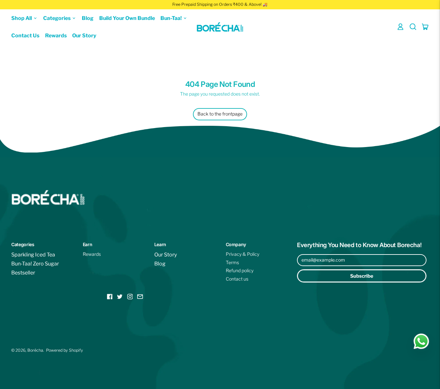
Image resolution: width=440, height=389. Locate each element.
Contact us (237, 279)
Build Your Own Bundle (127, 18)
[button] (413, 26)
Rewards (56, 35)
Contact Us (25, 35)
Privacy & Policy (242, 254)
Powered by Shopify (64, 350)
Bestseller (23, 273)
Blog (87, 18)
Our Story (84, 35)
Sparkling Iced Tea (33, 255)
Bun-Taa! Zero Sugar (35, 264)
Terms (232, 262)
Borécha (35, 350)
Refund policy (239, 270)
